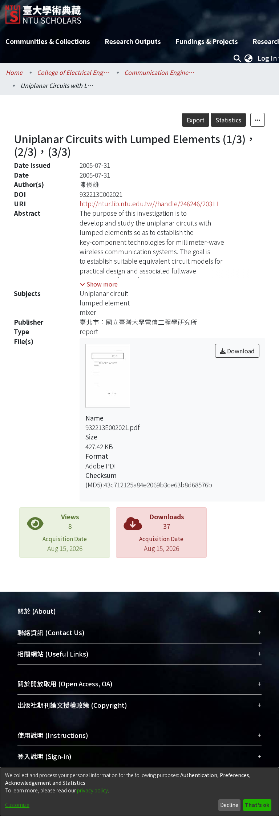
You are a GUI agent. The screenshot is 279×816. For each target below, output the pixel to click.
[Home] (43, 12)
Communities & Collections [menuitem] (47, 41)
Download (240, 350)
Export (196, 119)
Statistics (228, 119)
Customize (17, 804)
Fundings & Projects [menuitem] (206, 41)
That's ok (257, 804)
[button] (99, 284)
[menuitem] (248, 58)
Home (14, 72)
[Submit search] (237, 58)
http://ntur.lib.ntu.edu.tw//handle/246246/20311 (149, 203)
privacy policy (92, 790)
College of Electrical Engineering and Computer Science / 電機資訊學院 (73, 72)
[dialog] (139, 792)
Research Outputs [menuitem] (133, 41)
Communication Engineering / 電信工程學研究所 (160, 72)
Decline (229, 804)
